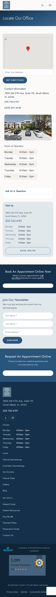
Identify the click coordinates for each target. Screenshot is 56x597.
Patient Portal (9, 504)
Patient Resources (11, 510)
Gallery (6, 484)
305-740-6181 (11, 101)
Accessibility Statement (39, 592)
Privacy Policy (12, 592)
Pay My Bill (8, 516)
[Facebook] (6, 418)
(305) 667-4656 (12, 107)
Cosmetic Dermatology (13, 466)
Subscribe (12, 340)
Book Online (28, 250)
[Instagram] (13, 418)
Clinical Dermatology (12, 459)
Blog (5, 490)
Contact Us (8, 535)
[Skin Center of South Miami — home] (6, 5)
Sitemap (24, 592)
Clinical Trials (9, 478)
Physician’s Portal (11, 529)
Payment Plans (10, 522)
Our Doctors (8, 472)
